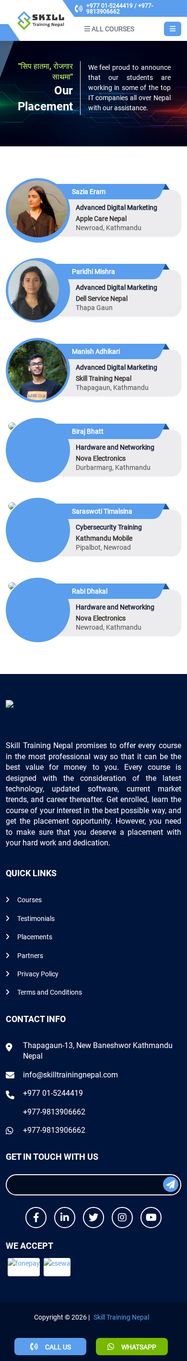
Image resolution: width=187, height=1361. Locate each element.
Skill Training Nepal (121, 1317)
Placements (34, 937)
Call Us (57, 1347)
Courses (29, 900)
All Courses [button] (112, 29)
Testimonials (36, 918)
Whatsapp (138, 1347)
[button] (24, 1267)
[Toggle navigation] (172, 29)
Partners (30, 955)
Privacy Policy (37, 974)
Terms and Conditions (49, 992)
